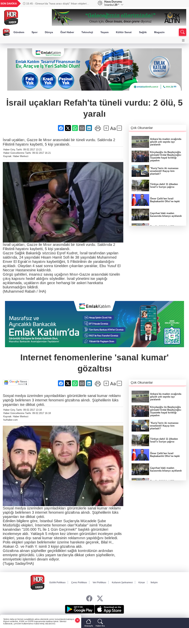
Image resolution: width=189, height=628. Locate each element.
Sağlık (143, 32)
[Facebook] (89, 598)
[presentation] (88, 3)
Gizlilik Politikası (57, 582)
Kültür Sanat (124, 32)
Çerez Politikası (79, 582)
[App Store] (109, 609)
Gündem (18, 32)
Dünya (49, 32)
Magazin (159, 32)
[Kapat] (77, 620)
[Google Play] (79, 609)
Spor (34, 32)
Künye (141, 582)
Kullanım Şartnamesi (122, 582)
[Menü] (183, 40)
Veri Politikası (99, 582)
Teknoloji (87, 32)
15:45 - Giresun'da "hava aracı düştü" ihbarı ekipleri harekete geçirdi (55, 3)
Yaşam (104, 32)
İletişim (154, 582)
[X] (100, 598)
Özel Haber (67, 32)
